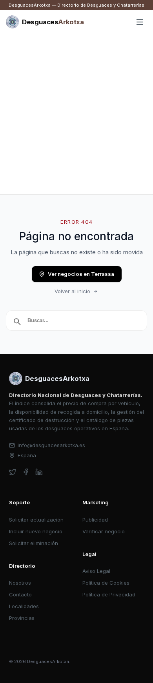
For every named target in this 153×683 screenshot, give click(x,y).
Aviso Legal (96, 571)
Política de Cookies (105, 583)
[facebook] (25, 472)
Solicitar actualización (36, 519)
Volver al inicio (72, 291)
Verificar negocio (103, 531)
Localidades (24, 606)
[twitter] (12, 472)
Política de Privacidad (108, 594)
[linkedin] (39, 472)
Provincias (22, 618)
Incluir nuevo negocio (35, 531)
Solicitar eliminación (33, 543)
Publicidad (95, 519)
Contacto (20, 594)
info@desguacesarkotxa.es (51, 445)
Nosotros (20, 583)
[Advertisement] (76, 114)
